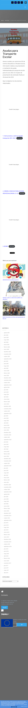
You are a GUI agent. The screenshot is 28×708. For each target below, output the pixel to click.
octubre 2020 (7, 489)
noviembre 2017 (7, 563)
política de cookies (19, 704)
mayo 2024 (6, 394)
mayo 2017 (6, 570)
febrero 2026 (7, 347)
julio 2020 (6, 496)
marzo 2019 (6, 532)
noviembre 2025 (7, 354)
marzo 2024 (6, 399)
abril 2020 (6, 503)
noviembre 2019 (7, 515)
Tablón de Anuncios (7, 42)
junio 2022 (6, 444)
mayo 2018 (6, 553)
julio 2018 (6, 549)
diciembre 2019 (7, 513)
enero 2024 (6, 404)
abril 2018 (6, 556)
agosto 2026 (6, 332)
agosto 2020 (6, 494)
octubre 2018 (7, 544)
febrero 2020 (7, 508)
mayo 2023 (6, 420)
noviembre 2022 (7, 435)
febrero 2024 (7, 401)
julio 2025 (6, 361)
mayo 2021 (6, 473)
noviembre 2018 (7, 541)
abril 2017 (6, 572)
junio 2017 (6, 568)
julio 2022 (6, 442)
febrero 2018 (7, 558)
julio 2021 (6, 468)
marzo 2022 (6, 451)
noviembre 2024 (7, 380)
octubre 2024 (7, 382)
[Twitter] (15, 2)
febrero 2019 (7, 534)
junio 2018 (6, 551)
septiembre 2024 (7, 385)
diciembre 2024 (7, 378)
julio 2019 (6, 522)
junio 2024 (6, 392)
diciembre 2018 (7, 539)
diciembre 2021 (7, 458)
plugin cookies (24, 706)
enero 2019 (6, 537)
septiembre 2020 (7, 492)
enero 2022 (6, 456)
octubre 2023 (7, 411)
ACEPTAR (14, 706)
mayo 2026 (6, 339)
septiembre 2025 (7, 359)
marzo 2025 (6, 370)
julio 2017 (6, 565)
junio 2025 (6, 363)
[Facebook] (12, 2)
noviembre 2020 (7, 487)
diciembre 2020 (7, 484)
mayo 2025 (6, 366)
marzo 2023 (6, 425)
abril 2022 (6, 449)
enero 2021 (6, 482)
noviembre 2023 (7, 408)
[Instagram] (22, 2)
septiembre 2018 (7, 546)
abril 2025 (6, 368)
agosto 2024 (6, 387)
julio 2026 (6, 335)
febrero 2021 (7, 480)
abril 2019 (6, 530)
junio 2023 (6, 418)
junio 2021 (6, 470)
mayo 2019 (6, 527)
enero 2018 (6, 560)
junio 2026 (6, 337)
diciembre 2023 (7, 406)
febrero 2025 (7, 373)
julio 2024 (6, 389)
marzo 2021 (6, 477)
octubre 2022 (7, 437)
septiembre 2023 (7, 413)
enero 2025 (6, 375)
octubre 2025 (7, 356)
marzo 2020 (6, 506)
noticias (22, 41)
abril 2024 (6, 397)
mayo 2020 (6, 501)
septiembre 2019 (7, 520)
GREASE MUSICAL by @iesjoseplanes (11, 280)
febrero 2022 (7, 454)
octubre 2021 (7, 463)
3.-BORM (5, 246)
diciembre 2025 (7, 351)
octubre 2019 (7, 518)
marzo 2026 (6, 344)
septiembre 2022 (7, 439)
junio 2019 (6, 525)
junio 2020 (6, 499)
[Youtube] (19, 2)
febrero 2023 (7, 427)
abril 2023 (6, 423)
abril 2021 (6, 475)
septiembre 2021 (7, 465)
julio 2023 (6, 416)
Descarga (19, 138)
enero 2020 (6, 511)
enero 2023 (6, 430)
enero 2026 (6, 349)
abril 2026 (6, 342)
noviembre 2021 (7, 461)
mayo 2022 (6, 446)
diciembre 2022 (7, 432)
